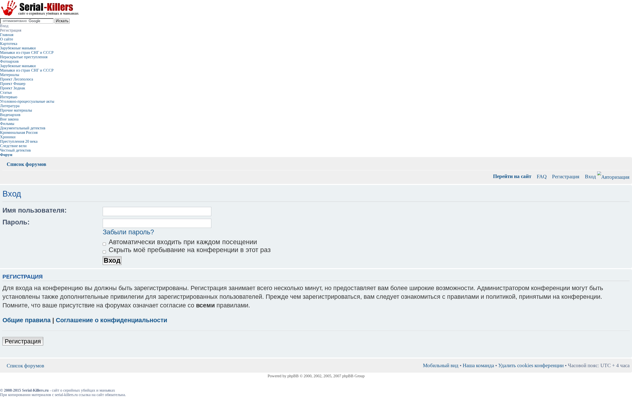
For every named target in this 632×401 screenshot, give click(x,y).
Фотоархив (9, 61)
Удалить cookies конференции (531, 365)
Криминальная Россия (19, 132)
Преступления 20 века (19, 141)
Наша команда (478, 365)
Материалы (9, 75)
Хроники (8, 137)
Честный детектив (15, 150)
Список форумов (26, 164)
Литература (10, 106)
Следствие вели (13, 146)
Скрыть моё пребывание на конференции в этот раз (189, 250)
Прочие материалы (16, 110)
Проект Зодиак (12, 88)
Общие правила (26, 320)
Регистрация (565, 176)
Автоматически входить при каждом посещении (182, 242)
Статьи (6, 92)
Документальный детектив (22, 128)
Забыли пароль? (128, 232)
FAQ (542, 176)
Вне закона (9, 119)
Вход (590, 176)
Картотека (8, 43)
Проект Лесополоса (16, 79)
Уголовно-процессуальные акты (27, 101)
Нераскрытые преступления (23, 57)
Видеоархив (10, 115)
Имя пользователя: (34, 210)
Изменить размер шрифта (626, 160)
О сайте (6, 39)
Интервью (8, 97)
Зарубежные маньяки (18, 48)
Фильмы (7, 123)
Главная (6, 35)
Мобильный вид (618, 160)
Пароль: (16, 222)
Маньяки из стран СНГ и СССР (27, 52)
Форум (6, 155)
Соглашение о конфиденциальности (111, 320)
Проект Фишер (12, 83)
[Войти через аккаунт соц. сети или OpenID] (613, 176)
